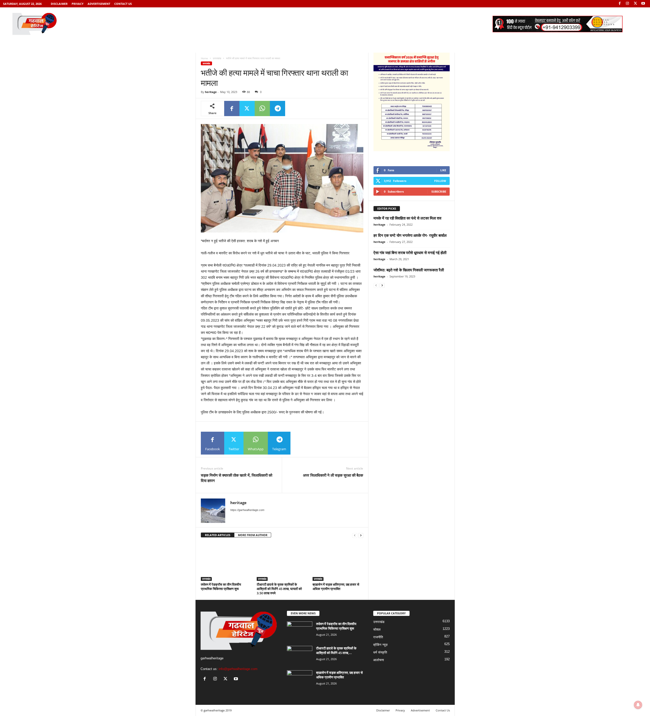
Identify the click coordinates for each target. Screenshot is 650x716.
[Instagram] (627, 3)
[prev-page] (354, 535)
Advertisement (99, 4)
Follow (440, 181)
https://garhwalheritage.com (247, 509)
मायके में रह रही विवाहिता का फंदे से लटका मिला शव (407, 218)
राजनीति (378, 637)
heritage (211, 92)
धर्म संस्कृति (380, 652)
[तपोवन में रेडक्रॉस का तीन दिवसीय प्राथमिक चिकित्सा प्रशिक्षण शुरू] (226, 562)
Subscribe (438, 191)
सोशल (377, 629)
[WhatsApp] (262, 108)
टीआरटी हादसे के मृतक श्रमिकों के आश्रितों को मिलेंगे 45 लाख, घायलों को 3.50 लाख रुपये (279, 588)
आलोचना (378, 660)
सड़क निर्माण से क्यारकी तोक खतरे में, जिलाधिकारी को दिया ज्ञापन (236, 478)
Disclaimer (59, 4)
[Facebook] (619, 3)
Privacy (78, 4)
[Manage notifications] (638, 705)
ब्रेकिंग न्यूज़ (380, 645)
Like (443, 170)
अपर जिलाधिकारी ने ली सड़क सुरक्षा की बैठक (333, 475)
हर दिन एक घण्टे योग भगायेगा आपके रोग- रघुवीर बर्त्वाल (410, 235)
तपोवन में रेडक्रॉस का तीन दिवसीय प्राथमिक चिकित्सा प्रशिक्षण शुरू (221, 586)
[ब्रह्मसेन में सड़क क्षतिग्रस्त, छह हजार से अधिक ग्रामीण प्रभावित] (338, 562)
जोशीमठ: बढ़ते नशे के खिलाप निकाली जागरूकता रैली (408, 269)
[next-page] (360, 535)
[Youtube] (643, 3)
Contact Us (123, 4)
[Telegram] (277, 108)
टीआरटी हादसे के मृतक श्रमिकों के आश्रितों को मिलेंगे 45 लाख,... (336, 650)
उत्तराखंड (217, 58)
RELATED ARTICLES (217, 535)
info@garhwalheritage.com (238, 669)
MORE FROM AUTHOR (252, 535)
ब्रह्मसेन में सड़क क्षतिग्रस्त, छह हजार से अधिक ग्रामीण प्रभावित (336, 586)
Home (204, 58)
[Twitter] (635, 3)
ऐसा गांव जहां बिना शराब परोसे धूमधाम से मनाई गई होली (409, 252)
